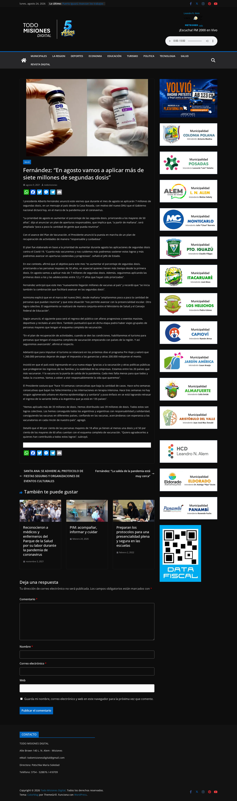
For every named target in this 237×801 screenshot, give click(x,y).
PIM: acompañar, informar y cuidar (84, 529)
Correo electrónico (33, 663)
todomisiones (50, 184)
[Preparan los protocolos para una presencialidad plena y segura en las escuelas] (133, 502)
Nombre (26, 647)
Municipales (39, 56)
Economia (95, 56)
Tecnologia (167, 56)
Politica (148, 56)
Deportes (77, 56)
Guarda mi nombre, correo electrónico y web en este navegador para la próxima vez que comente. (88, 699)
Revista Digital (40, 64)
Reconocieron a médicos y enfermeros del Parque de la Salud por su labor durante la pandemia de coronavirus (39, 541)
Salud (185, 56)
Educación (114, 56)
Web (23, 680)
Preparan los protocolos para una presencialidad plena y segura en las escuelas (133, 536)
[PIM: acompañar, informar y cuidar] (87, 502)
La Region (58, 56)
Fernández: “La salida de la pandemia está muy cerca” (122, 473)
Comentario (28, 599)
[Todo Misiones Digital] (24, 60)
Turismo (132, 56)
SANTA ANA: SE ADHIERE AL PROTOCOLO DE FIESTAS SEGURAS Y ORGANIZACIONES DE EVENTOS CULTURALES (53, 476)
